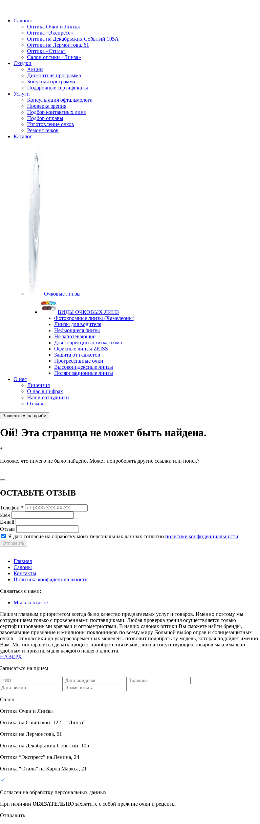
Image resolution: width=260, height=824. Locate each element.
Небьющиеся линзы (77, 330)
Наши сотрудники (48, 397)
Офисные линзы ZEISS (81, 348)
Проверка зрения (46, 106)
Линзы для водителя (77, 324)
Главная (23, 561)
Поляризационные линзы (83, 373)
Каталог (23, 136)
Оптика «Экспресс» (50, 33)
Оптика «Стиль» (46, 51)
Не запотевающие (74, 336)
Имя (5, 515)
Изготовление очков (50, 124)
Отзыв (7, 529)
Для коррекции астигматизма (88, 342)
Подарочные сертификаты (57, 88)
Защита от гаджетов (77, 355)
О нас (20, 379)
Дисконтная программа (54, 75)
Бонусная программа (51, 81)
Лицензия (38, 385)
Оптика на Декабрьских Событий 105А (73, 39)
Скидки (22, 63)
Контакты (25, 573)
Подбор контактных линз (56, 112)
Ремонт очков (43, 130)
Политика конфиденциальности (51, 579)
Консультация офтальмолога (59, 100)
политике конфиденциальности (201, 536)
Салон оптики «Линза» (54, 57)
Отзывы (36, 403)
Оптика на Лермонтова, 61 (58, 45)
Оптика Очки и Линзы (53, 26)
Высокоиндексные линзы (83, 367)
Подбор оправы (45, 118)
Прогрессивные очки (78, 361)
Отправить (13, 543)
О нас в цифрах (45, 391)
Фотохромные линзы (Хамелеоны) (94, 318)
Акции (35, 69)
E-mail (7, 522)
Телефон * (12, 507)
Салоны (23, 20)
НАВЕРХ (11, 657)
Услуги (22, 94)
